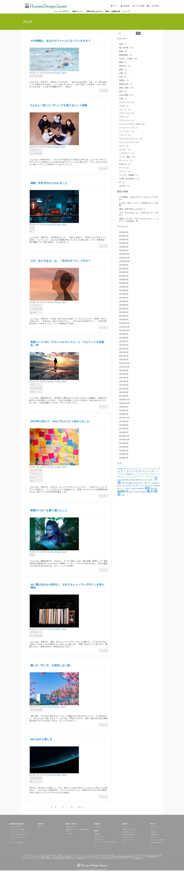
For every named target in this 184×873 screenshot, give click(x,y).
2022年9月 (124, 334)
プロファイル (124, 113)
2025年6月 (124, 276)
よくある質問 (153, 6)
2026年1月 (124, 250)
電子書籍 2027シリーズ (129, 832)
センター (123, 150)
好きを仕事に (148, 480)
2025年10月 (124, 261)
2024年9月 (124, 290)
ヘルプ (152, 837)
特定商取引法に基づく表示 (157, 842)
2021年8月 (124, 374)
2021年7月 (124, 378)
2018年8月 (124, 447)
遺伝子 (131, 492)
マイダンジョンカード (128, 840)
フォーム (136, 474)
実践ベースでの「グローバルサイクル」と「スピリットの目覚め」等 (139, 220)
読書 (121, 51)
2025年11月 (124, 258)
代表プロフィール (98, 836)
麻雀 (123, 495)
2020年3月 (124, 414)
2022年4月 (124, 349)
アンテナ (129, 468)
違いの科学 (124, 48)
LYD (124, 468)
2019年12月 (124, 418)
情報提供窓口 (154, 834)
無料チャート (77, 11)
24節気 (119, 468)
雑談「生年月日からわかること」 (50, 183)
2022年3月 (124, 352)
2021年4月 (124, 389)
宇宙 (32, 781)
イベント (123, 171)
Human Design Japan (57, 73)
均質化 (122, 80)
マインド (123, 110)
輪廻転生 (123, 491)
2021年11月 (124, 367)
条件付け (123, 66)
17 (72, 807)
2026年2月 (124, 247)
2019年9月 (124, 421)
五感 (121, 99)
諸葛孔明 (154, 488)
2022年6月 (124, 345)
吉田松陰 (132, 480)
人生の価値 (121, 480)
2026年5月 (124, 236)
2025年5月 (124, 279)
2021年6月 (124, 381)
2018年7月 (124, 450)
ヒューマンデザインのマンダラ (18, 837)
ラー (142, 476)
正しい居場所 (152, 483)
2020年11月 (124, 403)
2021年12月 (124, 363)
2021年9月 (124, 370)
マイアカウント (155, 826)
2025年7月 (124, 272)
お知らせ (33, 477)
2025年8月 (124, 269)
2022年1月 (124, 360)
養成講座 (143, 492)
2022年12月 (124, 323)
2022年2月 (124, 356)
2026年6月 (124, 232)
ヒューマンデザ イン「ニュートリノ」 (19, 832)
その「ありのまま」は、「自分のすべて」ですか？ (61, 260)
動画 (107, 11)
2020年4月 (124, 410)
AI (31, 231)
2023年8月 (124, 305)
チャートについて (35, 305)
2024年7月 (124, 298)
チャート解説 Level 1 (128, 834)
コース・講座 (34, 632)
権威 (121, 62)
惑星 (126, 483)
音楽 (121, 44)
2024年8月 (124, 294)
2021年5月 (124, 385)
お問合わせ (153, 832)
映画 (121, 69)
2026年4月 (124, 239)
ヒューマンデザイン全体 (36, 75)
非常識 (137, 492)
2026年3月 (124, 243)
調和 (147, 488)
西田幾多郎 (140, 488)
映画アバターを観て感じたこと (49, 510)
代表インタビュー (98, 839)
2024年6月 (124, 301)
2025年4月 (124, 283)
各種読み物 (116, 11)
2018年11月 (124, 436)
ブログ (32, 384)
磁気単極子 (124, 55)
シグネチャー (124, 153)
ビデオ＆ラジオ (98, 826)
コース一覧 (69, 833)
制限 (126, 480)
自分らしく (121, 488)
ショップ (126, 11)
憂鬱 (130, 483)
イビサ (135, 468)
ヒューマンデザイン (62, 11)
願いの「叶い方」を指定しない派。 (52, 665)
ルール (156, 476)
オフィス (12, 840)
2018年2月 (124, 458)
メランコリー (135, 476)
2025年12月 (124, 254)
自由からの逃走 (130, 488)
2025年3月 (124, 287)
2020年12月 (124, 400)
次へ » (81, 807)
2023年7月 (124, 309)
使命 (121, 91)
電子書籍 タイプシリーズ (129, 829)
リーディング (34, 149)
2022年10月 (124, 330)
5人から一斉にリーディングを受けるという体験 (59, 105)
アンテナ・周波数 (126, 175)
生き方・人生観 (125, 59)
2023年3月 (124, 316)
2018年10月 (124, 440)
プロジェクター (145, 474)
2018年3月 (124, 454)
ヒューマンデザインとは (16, 826)
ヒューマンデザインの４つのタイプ (19, 834)
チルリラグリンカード (128, 139)
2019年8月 (124, 425)
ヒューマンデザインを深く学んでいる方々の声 (105, 842)
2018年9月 (124, 443)
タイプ (122, 146)
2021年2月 (124, 396)
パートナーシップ (35, 473)
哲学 (142, 480)
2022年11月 (124, 327)
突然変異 (157, 485)
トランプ (123, 135)
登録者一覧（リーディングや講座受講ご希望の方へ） (77, 830)
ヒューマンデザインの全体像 (17, 829)
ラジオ (32, 227)
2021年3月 (124, 392)
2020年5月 (124, 407)
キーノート (124, 160)
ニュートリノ (124, 131)
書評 (145, 483)
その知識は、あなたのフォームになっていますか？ (61, 40)
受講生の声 (124, 84)
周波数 (138, 480)
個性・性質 (33, 312)
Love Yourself (127, 179)
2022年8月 (124, 338)
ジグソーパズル (151, 468)
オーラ (122, 168)
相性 (151, 485)
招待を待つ (140, 483)
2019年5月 (124, 429)
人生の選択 (124, 95)
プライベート (124, 120)
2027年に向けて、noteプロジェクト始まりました (60, 421)
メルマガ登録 (139, 6)
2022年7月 (124, 341)
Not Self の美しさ (41, 739)
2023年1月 (124, 320)
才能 (121, 73)
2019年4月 (124, 432)
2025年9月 (124, 265)
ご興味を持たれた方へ (94, 11)
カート (124, 842)
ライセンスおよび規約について (18, 842)
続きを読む (103, 90)
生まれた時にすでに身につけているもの (135, 485)
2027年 (32, 391)
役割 (123, 483)
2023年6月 (124, 312)
